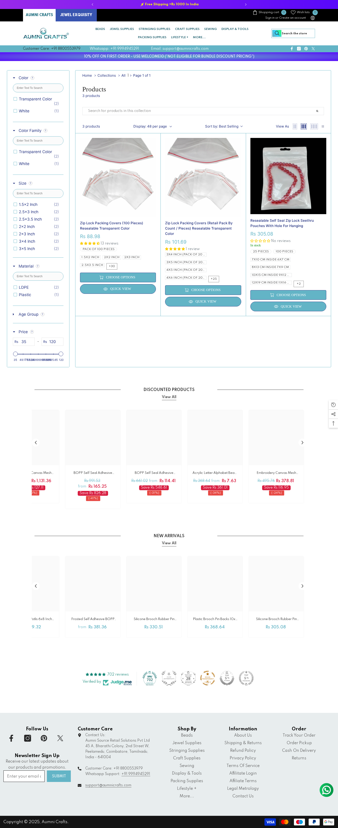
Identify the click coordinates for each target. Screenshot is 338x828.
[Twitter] (313, 48)
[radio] (295, 126)
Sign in (270, 17)
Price (23, 331)
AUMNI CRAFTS (39, 15)
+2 (299, 283)
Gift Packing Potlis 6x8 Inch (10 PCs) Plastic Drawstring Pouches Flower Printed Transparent (31, 620)
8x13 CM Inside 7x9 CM (270, 267)
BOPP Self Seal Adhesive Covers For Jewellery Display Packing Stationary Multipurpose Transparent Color (154, 473)
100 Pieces (284, 251)
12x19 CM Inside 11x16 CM (272, 282)
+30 (112, 266)
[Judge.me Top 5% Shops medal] (227, 678)
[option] (169, 4)
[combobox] (293, 33)
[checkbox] (37, 101)
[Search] (293, 33)
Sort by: (221, 126)
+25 (214, 278)
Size (22, 183)
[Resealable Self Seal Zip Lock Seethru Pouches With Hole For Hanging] (288, 176)
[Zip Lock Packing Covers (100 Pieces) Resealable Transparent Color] (118, 177)
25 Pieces (261, 251)
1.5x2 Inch (90, 257)
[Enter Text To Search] (322, 111)
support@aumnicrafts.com (108, 785)
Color (23, 78)
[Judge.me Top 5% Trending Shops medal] (246, 678)
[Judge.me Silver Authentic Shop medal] (169, 678)
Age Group (28, 314)
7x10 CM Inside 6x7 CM (270, 259)
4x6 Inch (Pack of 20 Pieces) (186, 277)
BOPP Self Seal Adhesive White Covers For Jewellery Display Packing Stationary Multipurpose (92, 473)
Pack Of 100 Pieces (99, 249)
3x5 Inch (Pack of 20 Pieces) (186, 262)
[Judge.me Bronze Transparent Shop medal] (207, 678)
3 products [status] (91, 126)
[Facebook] (292, 48)
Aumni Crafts (54, 822)
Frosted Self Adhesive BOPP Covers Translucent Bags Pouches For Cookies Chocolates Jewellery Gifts (93, 620)
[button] (36, 443)
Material (26, 266)
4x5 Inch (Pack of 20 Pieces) (186, 269)
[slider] (15, 354)
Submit (59, 776)
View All (169, 397)
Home (87, 75)
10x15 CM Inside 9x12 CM (272, 275)
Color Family (30, 130)
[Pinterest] (306, 48)
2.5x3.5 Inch (92, 265)
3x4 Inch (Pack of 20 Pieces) (186, 254)
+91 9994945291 (135, 774)
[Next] (246, 4)
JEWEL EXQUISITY (76, 15)
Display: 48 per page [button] (150, 126)
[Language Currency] (312, 18)
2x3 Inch (132, 257)
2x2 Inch (112, 257)
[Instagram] (299, 48)
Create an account (292, 17)
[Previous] (92, 4)
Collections (106, 75)
